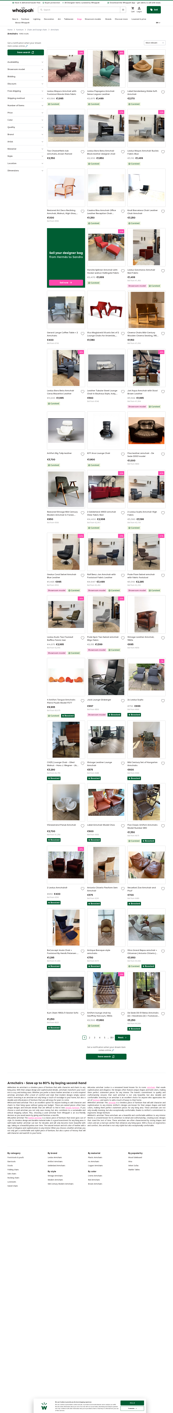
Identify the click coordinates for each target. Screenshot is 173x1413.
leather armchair (35, 1118)
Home (10, 29)
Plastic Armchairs (95, 1157)
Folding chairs (13, 1169)
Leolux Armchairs (55, 1157)
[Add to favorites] (82, 92)
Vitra (130, 1161)
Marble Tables (134, 1169)
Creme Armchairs (95, 1175)
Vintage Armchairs (55, 1175)
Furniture (20, 29)
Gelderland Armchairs (56, 1165)
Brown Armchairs (95, 1184)
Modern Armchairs (55, 1180)
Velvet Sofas (133, 1165)
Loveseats (11, 1182)
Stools (10, 1165)
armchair (112, 1102)
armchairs (151, 1087)
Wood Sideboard (135, 1157)
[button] (131, 3)
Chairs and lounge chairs (37, 29)
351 (112, 1037)
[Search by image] (123, 10)
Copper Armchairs (95, 1165)
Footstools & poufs (15, 1157)
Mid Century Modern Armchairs (60, 1184)
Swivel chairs (12, 1186)
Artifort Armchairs (55, 1161)
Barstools (11, 1161)
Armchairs (55, 29)
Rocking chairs (13, 1177)
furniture (96, 1100)
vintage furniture (72, 1107)
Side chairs (11, 1173)
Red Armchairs (94, 1180)
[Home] (23, 10)
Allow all (132, 1403)
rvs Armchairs (93, 1161)
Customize (131, 1408)
